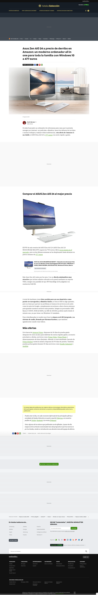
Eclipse (35, 38)
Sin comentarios (29, 64)
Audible (25, 346)
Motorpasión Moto (60, 565)
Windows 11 (39, 534)
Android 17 (43, 516)
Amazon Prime (37, 332)
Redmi (69, 38)
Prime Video (52, 337)
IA (30, 38)
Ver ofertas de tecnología (45, 433)
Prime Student (28, 342)
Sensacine (35, 563)
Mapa (40, 38)
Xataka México (12, 582)
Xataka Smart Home (12, 570)
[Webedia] (85, 1)
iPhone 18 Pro (70, 516)
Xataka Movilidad (41, 529)
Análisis (25, 526)
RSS (73, 539)
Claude (49, 516)
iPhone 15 (58, 38)
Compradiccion (71, 567)
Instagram (67, 539)
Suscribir (73, 528)
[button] (32, 122)
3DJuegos (23, 563)
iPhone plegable (35, 516)
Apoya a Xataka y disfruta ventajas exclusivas (74, 545)
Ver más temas (13, 540)
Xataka (10, 563)
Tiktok (82, 539)
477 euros (48, 135)
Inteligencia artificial (41, 532)
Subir (85, 557)
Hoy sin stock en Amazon (40, 268)
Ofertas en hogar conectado (65, 10)
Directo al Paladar (49, 563)
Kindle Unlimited (66, 344)
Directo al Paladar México (49, 582)
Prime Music (62, 337)
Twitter (37, 65)
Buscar (86, 551)
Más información (59, 593)
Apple (10, 532)
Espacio (39, 526)
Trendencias (71, 563)
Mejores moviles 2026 (24, 516)
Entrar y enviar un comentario (50, 464)
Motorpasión (59, 563)
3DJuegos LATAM (24, 582)
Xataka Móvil (12, 565)
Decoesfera (70, 565)
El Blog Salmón (83, 563)
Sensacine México (37, 582)
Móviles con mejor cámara (59, 516)
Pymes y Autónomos (82, 566)
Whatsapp (52, 38)
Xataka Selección (49, 5)
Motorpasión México (59, 582)
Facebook (86, 11)
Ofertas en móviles (14, 10)
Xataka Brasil (12, 584)
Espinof (34, 565)
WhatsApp (56, 539)
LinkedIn (79, 539)
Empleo (25, 534)
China (21, 38)
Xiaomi (64, 38)
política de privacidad (69, 531)
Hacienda (45, 38)
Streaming (11, 526)
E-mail (42, 65)
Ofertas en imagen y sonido (46, 10)
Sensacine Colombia (35, 584)
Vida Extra (23, 565)
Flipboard (39, 65)
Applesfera (11, 567)
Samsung (25, 532)
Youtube (65, 539)
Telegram (88, 11)
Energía (25, 529)
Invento (26, 38)
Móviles (11, 529)
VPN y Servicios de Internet (29, 10)
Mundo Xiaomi (12, 573)
